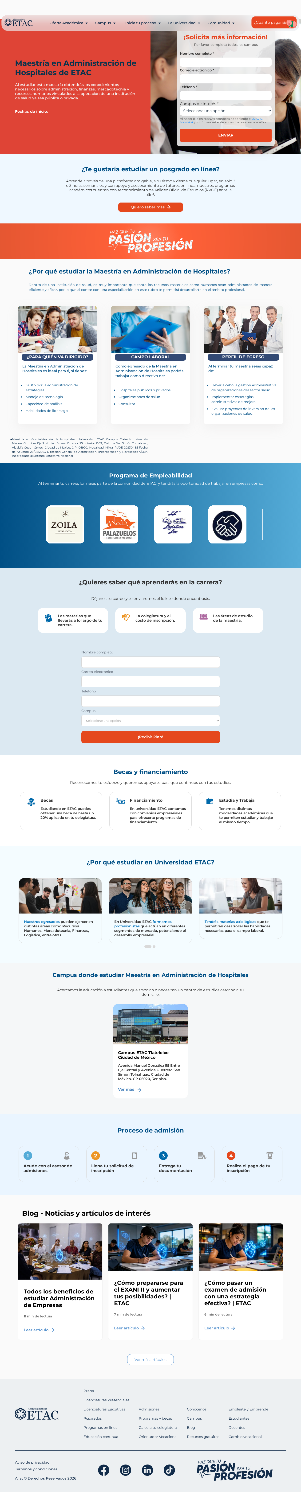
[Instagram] (125, 1470)
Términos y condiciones (36, 1469)
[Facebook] (103, 1470)
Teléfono (88, 691)
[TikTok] (169, 1470)
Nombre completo (97, 652)
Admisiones (149, 1409)
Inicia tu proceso (141, 23)
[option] (69, 524)
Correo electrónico (97, 672)
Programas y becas (155, 1418)
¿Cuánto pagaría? (270, 22)
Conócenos (196, 1409)
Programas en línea (100, 1427)
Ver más (126, 1089)
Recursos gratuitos (203, 1436)
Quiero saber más (148, 207)
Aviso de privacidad (32, 1462)
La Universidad (182, 23)
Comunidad (219, 23)
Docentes (237, 1427)
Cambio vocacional (245, 1436)
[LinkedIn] (147, 1470)
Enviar (226, 135)
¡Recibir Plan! (150, 737)
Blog (191, 1427)
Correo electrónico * (197, 70)
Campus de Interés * (199, 104)
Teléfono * (188, 87)
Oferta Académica (67, 23)
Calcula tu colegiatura (158, 1427)
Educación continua (100, 1436)
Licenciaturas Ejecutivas (104, 1409)
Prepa (88, 1391)
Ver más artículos (150, 1359)
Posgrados (92, 1418)
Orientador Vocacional (158, 1436)
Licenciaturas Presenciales (106, 1400)
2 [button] (154, 951)
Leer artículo (36, 1330)
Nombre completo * (197, 53)
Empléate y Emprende (248, 1409)
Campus (103, 23)
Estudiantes (239, 1418)
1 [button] (146, 951)
